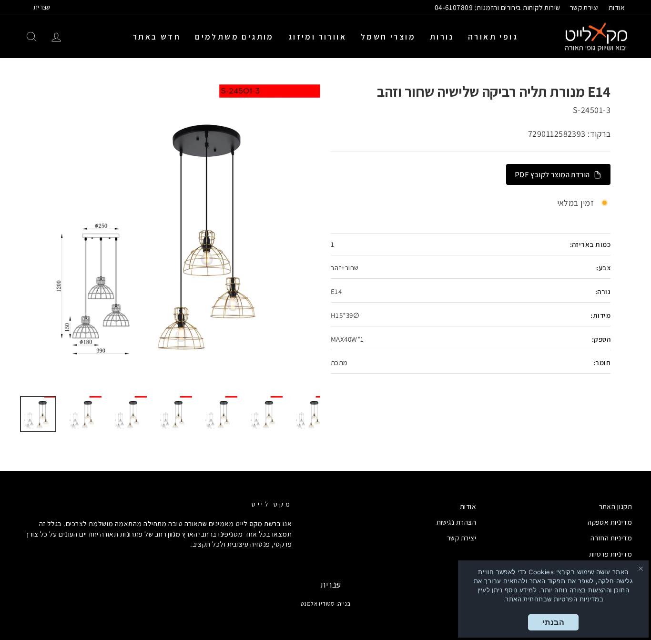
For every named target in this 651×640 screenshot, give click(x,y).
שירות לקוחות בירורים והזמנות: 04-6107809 (497, 7)
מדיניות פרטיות (610, 554)
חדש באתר (157, 36)
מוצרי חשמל (388, 36)
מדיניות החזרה (611, 537)
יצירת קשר (584, 7)
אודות (617, 7)
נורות (442, 36)
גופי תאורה (493, 36)
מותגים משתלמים (234, 36)
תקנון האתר (615, 506)
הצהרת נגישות (456, 522)
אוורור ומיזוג (317, 36)
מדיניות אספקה (610, 522)
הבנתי (553, 622)
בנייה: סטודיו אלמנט (326, 603)
